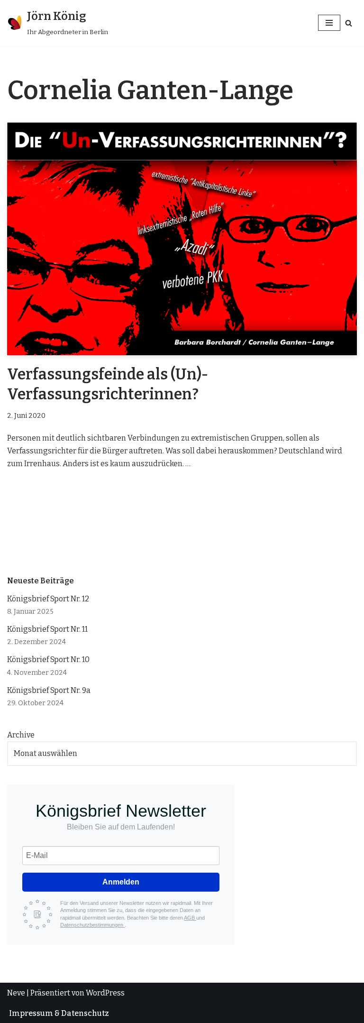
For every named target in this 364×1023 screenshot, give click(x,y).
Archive (21, 734)
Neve (16, 992)
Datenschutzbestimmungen (92, 925)
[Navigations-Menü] (329, 23)
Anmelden (120, 882)
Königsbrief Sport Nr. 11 (47, 629)
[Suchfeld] (348, 23)
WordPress (105, 992)
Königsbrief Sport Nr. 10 (48, 659)
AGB (190, 918)
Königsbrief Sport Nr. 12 (48, 598)
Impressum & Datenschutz (59, 1013)
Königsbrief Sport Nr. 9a (49, 690)
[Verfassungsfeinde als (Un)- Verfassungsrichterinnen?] (182, 239)
